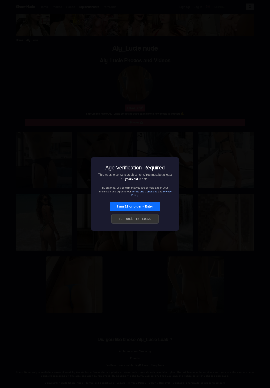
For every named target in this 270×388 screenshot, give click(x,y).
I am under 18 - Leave (135, 219)
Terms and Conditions (144, 191)
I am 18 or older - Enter (135, 206)
